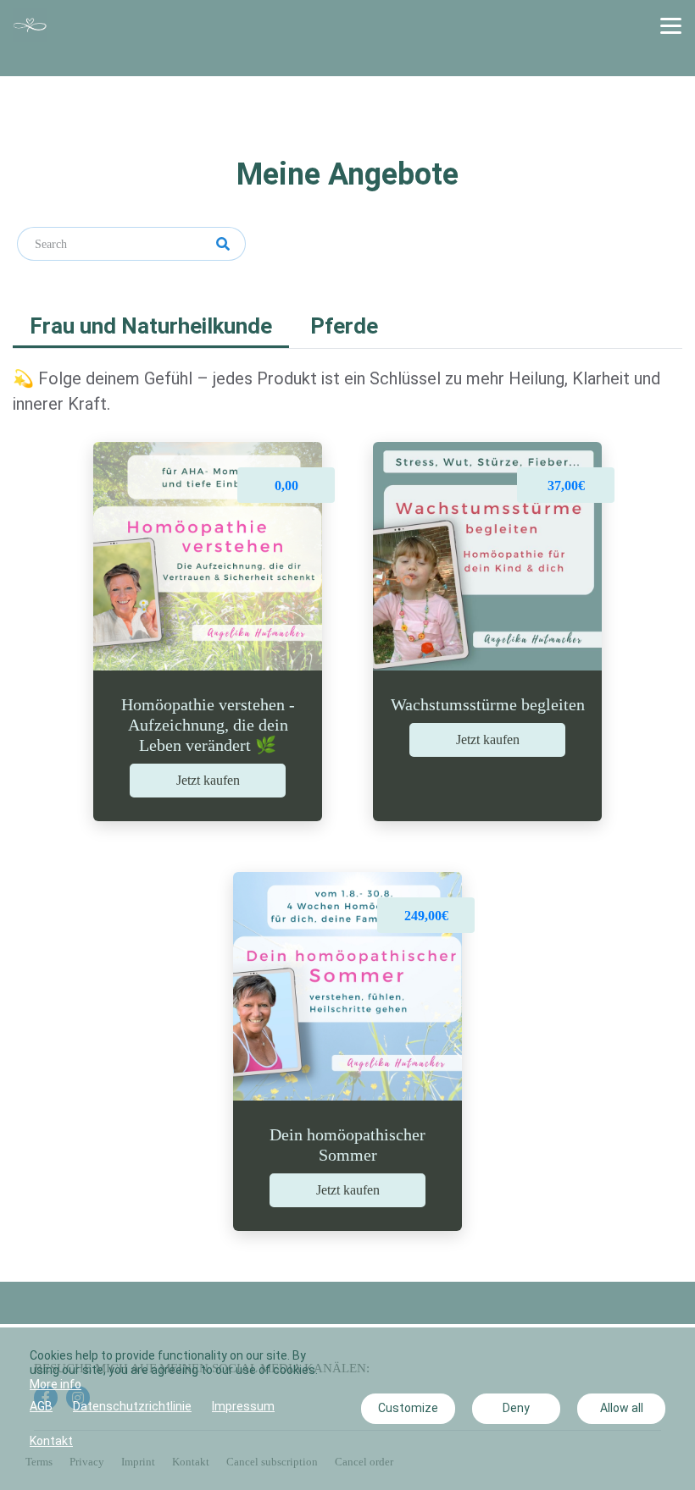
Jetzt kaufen (208, 780)
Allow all (621, 1408)
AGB (41, 1406)
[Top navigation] (671, 25)
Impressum (243, 1406)
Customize (408, 1408)
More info (55, 1384)
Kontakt (51, 1441)
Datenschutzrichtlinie (132, 1406)
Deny (516, 1408)
